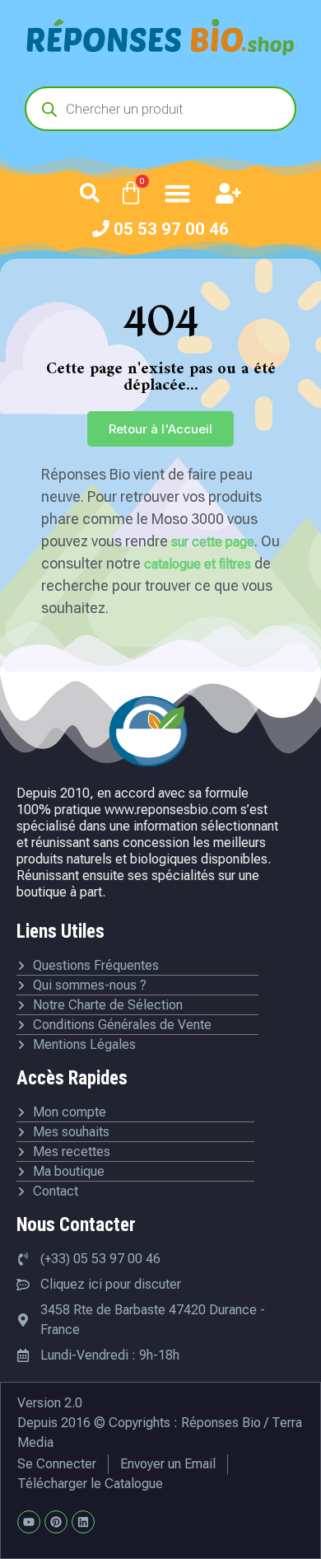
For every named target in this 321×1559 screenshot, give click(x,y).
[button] (89, 193)
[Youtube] (28, 1521)
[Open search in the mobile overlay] (160, 108)
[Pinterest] (55, 1521)
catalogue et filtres (197, 564)
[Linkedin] (83, 1521)
